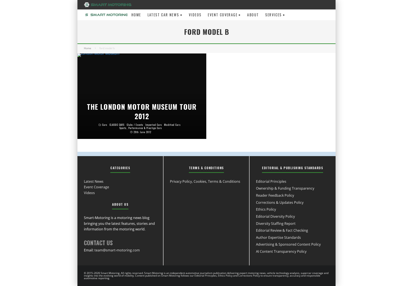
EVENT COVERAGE (222, 14)
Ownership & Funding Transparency (285, 188)
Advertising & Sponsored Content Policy (288, 244)
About (253, 14)
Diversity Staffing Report (276, 223)
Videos (89, 192)
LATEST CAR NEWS (163, 14)
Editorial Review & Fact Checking (282, 230)
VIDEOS (195, 14)
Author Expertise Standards (278, 237)
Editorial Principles (271, 181)
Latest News (93, 181)
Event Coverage (96, 187)
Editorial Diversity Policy (275, 216)
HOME (136, 14)
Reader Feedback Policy (275, 195)
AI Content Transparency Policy (281, 251)
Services (273, 14)
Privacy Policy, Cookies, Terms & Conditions (205, 181)
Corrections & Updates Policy (280, 202)
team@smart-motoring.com (117, 250)
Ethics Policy (266, 209)
